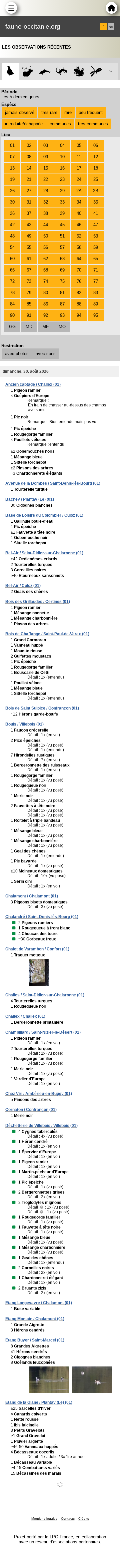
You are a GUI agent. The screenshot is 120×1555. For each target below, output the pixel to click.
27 (29, 190)
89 (95, 303)
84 (12, 303)
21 (29, 179)
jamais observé (19, 112)
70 (79, 269)
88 (79, 303)
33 (62, 202)
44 (45, 224)
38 (45, 213)
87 (62, 303)
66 (12, 269)
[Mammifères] (27, 71)
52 (79, 236)
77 (95, 281)
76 (79, 281)
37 (29, 213)
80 (45, 292)
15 (45, 168)
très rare (49, 112)
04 (62, 145)
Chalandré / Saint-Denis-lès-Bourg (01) (41, 916)
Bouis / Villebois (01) (24, 724)
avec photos (17, 353)
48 (12, 236)
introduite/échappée (24, 123)
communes (60, 123)
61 (29, 258)
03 (45, 145)
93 (62, 315)
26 (12, 190)
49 (29, 236)
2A (79, 190)
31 (29, 202)
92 (45, 315)
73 (29, 281)
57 (62, 247)
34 (79, 202)
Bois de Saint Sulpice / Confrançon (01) (42, 708)
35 (95, 202)
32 (45, 202)
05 (79, 145)
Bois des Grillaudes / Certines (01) (37, 601)
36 (12, 213)
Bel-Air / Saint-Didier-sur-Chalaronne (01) (44, 553)
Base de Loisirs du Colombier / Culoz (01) (44, 515)
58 (79, 247)
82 (79, 292)
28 (45, 190)
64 (79, 258)
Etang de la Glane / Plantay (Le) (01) (38, 1402)
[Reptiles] (61, 71)
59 (95, 247)
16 (62, 168)
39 (62, 213)
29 (62, 190)
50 (45, 236)
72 (12, 281)
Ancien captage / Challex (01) (33, 384)
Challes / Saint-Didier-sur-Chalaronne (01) (44, 995)
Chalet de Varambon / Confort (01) (37, 949)
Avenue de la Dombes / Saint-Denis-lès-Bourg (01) (52, 483)
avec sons (46, 353)
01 (12, 145)
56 (45, 247)
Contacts (68, 1518)
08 (29, 156)
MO (62, 326)
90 (12, 315)
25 (95, 179)
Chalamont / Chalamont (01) (31, 896)
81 (62, 292)
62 (45, 258)
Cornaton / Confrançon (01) (31, 1109)
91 (29, 315)
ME (45, 326)
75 (62, 281)
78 (12, 292)
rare (68, 112)
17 (79, 168)
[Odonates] (95, 71)
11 (79, 156)
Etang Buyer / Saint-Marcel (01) (34, 1340)
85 (29, 303)
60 (12, 258)
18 (95, 168)
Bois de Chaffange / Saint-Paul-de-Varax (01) (47, 634)
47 (95, 224)
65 (95, 258)
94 (79, 315)
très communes (93, 123)
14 (29, 168)
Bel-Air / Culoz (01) (23, 585)
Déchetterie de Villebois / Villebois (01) (41, 1125)
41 (95, 213)
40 (79, 213)
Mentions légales (44, 1518)
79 (29, 292)
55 (29, 247)
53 (95, 236)
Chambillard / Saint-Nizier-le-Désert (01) (43, 1032)
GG (12, 326)
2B (95, 190)
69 (62, 269)
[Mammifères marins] (44, 71)
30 (12, 202)
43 (29, 224)
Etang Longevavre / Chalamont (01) (38, 1302)
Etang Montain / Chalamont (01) (34, 1318)
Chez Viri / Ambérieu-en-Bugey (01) (38, 1093)
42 (12, 224)
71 (95, 269)
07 (12, 156)
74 (45, 281)
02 (29, 145)
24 (79, 179)
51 (62, 236)
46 (79, 224)
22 (45, 179)
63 (62, 258)
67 (29, 269)
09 (45, 156)
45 (62, 224)
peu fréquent (91, 112)
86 (45, 303)
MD (29, 326)
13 (12, 168)
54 (12, 247)
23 (62, 179)
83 (95, 292)
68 (45, 269)
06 (95, 145)
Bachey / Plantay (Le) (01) (29, 499)
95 (95, 315)
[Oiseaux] (10, 71)
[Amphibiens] (78, 71)
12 (95, 156)
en (111, 26)
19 (12, 179)
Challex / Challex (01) (25, 1016)
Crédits (83, 1518)
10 (62, 156)
